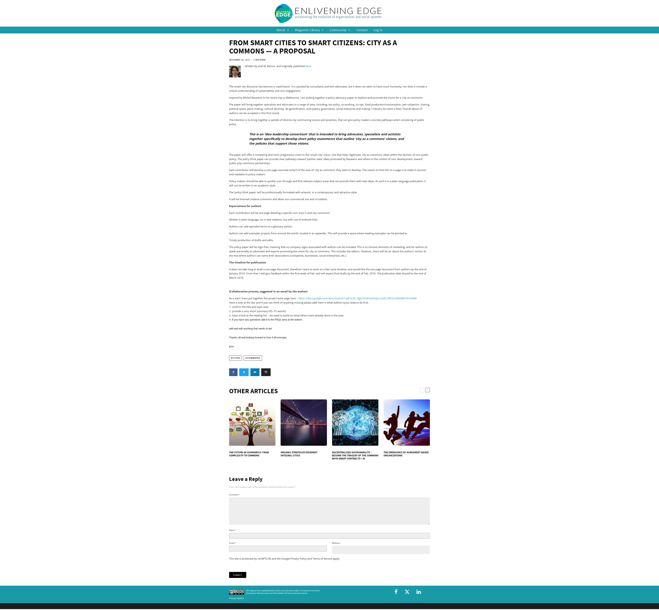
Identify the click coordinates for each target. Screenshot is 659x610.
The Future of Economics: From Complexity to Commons (249, 454)
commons (253, 358)
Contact (362, 30)
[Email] (266, 372)
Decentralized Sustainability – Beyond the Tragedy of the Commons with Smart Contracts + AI (355, 455)
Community (338, 30)
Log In (378, 30)
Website (336, 543)
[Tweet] (244, 372)
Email (232, 543)
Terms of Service (322, 558)
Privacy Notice (236, 598)
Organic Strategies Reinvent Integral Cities (299, 454)
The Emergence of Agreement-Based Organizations (406, 454)
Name (233, 530)
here (308, 66)
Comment (234, 494)
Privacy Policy (298, 558)
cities (236, 358)
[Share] (233, 372)
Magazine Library (307, 30)
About (280, 30)
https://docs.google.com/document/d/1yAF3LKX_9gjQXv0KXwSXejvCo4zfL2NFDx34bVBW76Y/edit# (358, 298)
